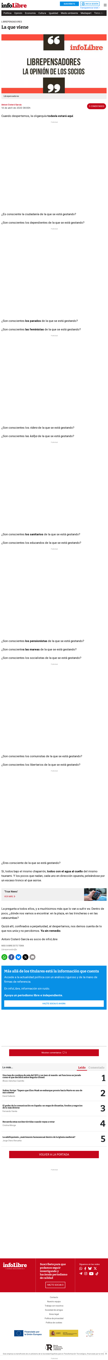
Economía (30, 13)
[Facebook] (85, 1269)
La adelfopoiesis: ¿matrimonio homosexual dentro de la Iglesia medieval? (39, 1137)
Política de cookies (54, 1322)
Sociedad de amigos (54, 1310)
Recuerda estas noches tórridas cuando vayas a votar (29, 1122)
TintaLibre (99, 13)
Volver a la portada (54, 1154)
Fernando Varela (10, 1111)
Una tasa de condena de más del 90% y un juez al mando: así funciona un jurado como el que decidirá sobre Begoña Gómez (42, 1076)
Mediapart (86, 13)
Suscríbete (69, 4)
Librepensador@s (9, 949)
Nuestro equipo (54, 1301)
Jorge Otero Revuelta (12, 1140)
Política (7, 13)
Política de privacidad (54, 1318)
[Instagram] (85, 1273)
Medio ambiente (69, 13)
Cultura (42, 13)
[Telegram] (80, 1273)
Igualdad (53, 13)
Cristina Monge (9, 1125)
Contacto (54, 1297)
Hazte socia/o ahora (54, 1003)
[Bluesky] (90, 1268)
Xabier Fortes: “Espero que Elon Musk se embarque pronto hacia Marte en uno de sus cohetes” (42, 1091)
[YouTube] (91, 1274)
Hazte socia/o (55, 1285)
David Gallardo (9, 1096)
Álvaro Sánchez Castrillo (13, 1081)
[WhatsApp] (80, 1268)
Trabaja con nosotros (54, 1306)
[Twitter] (95, 1268)
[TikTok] (97, 1274)
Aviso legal (54, 1314)
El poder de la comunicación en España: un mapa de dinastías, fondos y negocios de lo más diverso (42, 1106)
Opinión (18, 13)
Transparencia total (89, 8)
